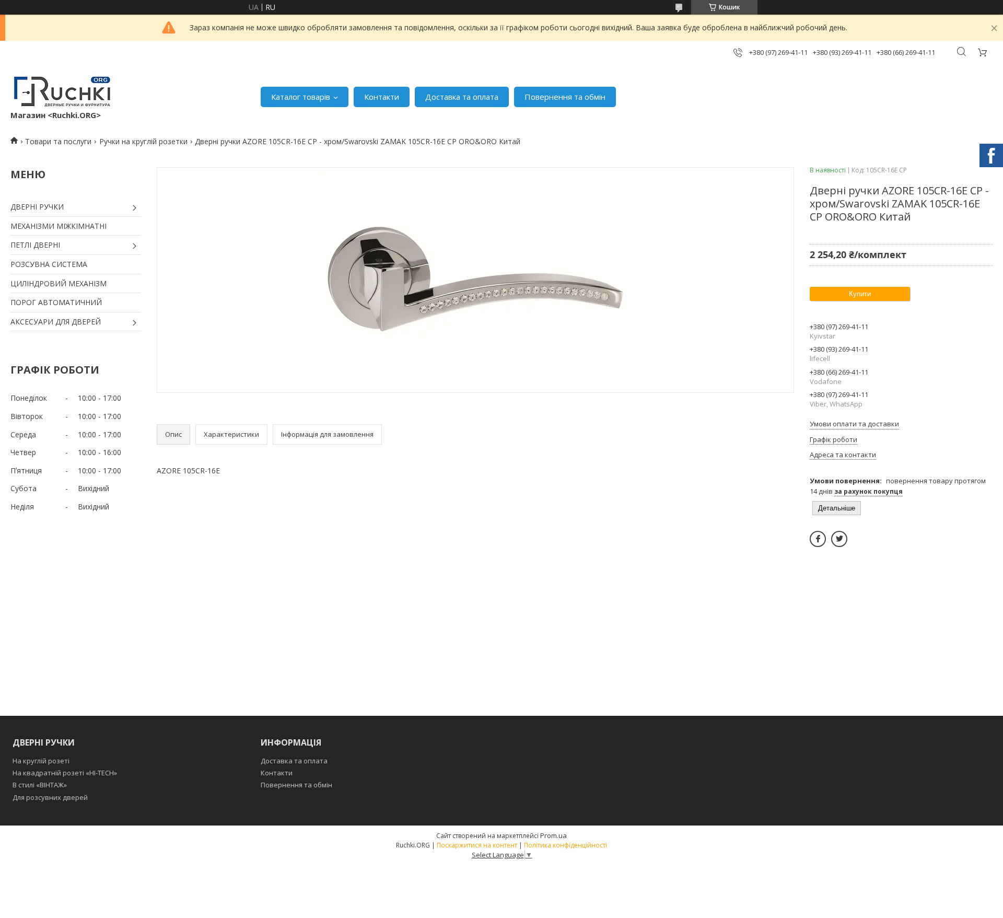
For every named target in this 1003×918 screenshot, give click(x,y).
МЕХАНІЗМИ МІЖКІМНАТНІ (58, 226)
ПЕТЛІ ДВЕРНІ (35, 245)
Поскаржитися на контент (477, 845)
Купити (860, 294)
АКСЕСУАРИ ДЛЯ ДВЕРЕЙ (55, 322)
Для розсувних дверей (50, 797)
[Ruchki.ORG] (62, 91)
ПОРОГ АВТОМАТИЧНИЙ (56, 302)
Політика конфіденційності (565, 845)
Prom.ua (553, 835)
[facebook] (818, 539)
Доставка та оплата (461, 96)
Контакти (381, 96)
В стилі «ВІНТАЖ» (40, 784)
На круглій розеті (41, 760)
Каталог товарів (300, 96)
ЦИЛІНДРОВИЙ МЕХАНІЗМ (58, 283)
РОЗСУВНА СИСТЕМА (48, 264)
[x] (839, 539)
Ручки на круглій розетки (143, 141)
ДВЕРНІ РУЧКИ (37, 207)
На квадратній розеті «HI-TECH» (65, 772)
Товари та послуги (58, 141)
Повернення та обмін (564, 96)
